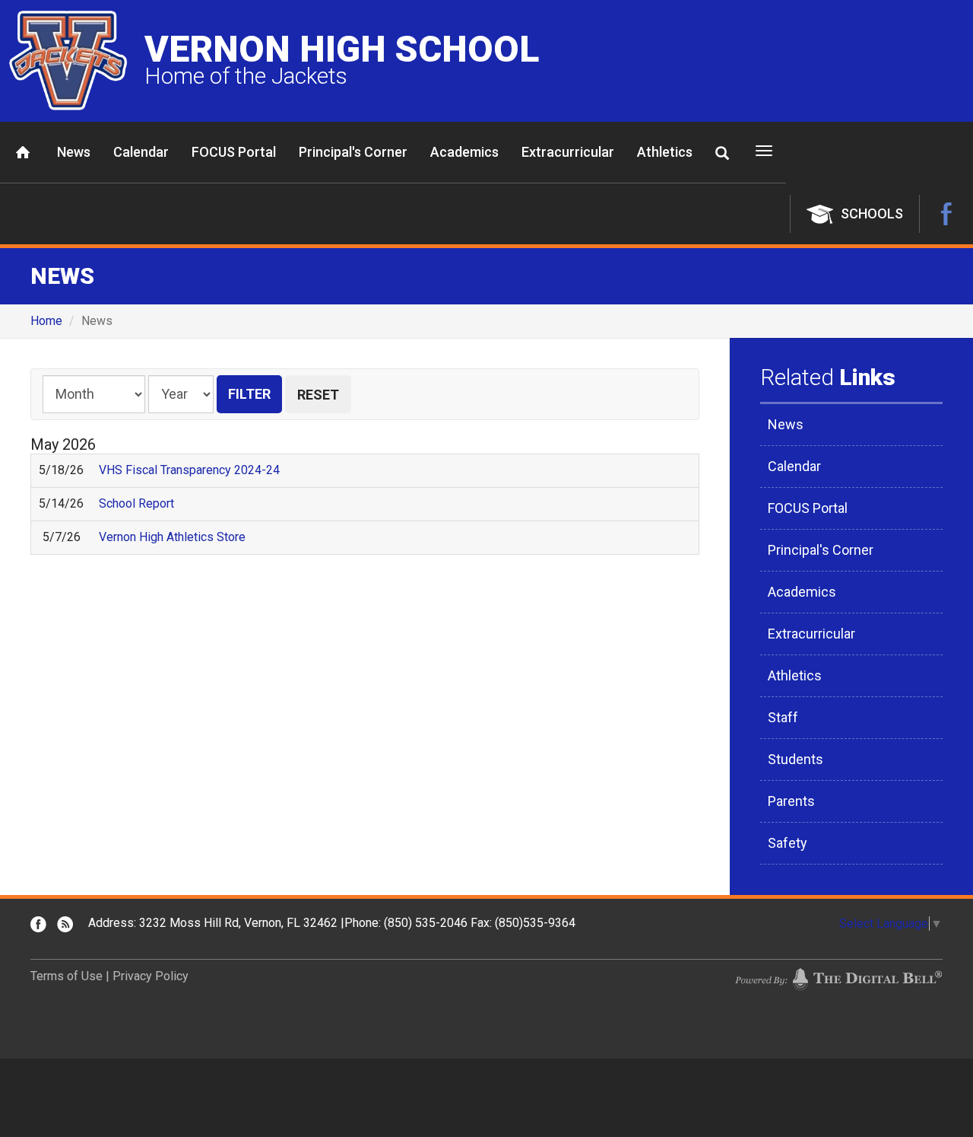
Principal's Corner (353, 152)
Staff (783, 717)
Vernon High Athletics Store (172, 537)
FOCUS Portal (234, 152)
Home (23, 152)
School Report (136, 503)
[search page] (722, 153)
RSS (65, 924)
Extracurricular (567, 152)
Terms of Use (66, 976)
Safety (787, 843)
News (73, 152)
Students (795, 759)
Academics (464, 152)
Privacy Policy (151, 976)
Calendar (141, 152)
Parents (791, 801)
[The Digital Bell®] (838, 979)
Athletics (665, 152)
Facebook (946, 214)
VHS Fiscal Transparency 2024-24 (189, 470)
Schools (872, 213)
